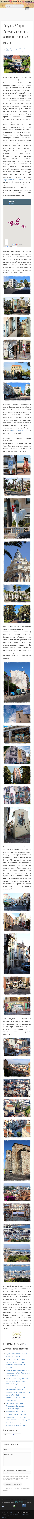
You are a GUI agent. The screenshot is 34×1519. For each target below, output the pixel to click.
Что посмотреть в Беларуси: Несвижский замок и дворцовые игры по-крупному (18, 1389)
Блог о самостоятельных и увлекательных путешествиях (17, 1)
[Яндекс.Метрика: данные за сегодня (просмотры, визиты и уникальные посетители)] (7, 1507)
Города (8, 49)
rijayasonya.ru (13, 1512)
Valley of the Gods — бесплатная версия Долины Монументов (17, 1397)
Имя (5, 1449)
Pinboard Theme (14, 1515)
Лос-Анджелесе (17, 430)
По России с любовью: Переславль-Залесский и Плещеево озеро (16, 1406)
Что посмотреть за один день (19, 51)
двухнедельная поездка (13, 179)
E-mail (6, 1473)
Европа (12, 49)
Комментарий (7, 1454)
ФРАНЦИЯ (9, 51)
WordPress (5, 1517)
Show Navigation (27, 8)
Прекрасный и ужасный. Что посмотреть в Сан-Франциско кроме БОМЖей (18, 1373)
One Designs (24, 1515)
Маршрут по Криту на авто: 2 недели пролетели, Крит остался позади (17, 1381)
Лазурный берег (19, 49)
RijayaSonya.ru (18, 1502)
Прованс (26, 49)
